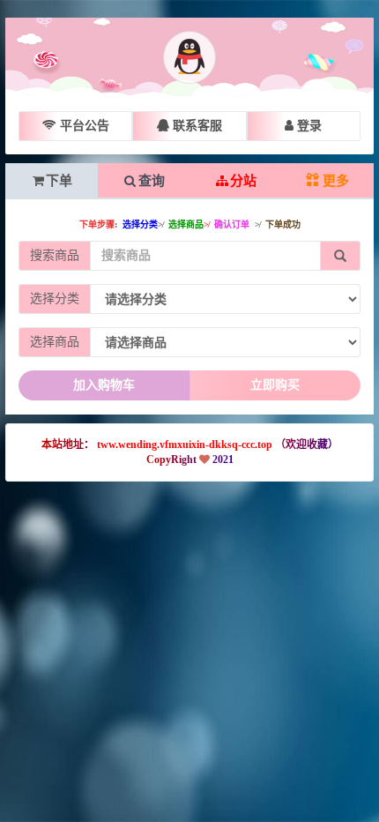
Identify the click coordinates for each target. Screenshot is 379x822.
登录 (308, 125)
